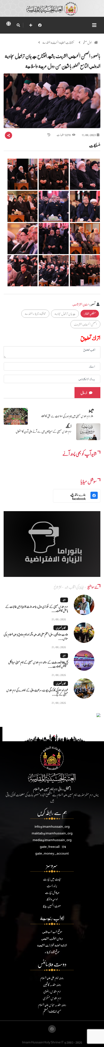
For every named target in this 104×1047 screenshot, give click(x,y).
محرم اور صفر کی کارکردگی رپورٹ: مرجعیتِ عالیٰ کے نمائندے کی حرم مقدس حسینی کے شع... (37, 692)
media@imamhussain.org (52, 840)
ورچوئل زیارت (52, 892)
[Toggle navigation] (94, 25)
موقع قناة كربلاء (52, 952)
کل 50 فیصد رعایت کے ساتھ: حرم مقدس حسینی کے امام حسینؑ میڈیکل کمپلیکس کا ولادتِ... (38, 664)
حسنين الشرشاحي (80, 304)
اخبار (64, 600)
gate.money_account (52, 853)
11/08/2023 (89, 134)
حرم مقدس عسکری (52, 998)
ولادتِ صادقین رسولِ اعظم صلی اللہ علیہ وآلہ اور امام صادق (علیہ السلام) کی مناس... (36, 636)
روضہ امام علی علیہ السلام (52, 978)
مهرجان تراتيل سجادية (64, 313)
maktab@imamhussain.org (52, 833)
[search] (18, 25)
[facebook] (40, 25)
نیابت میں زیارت (52, 879)
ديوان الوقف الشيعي (52, 938)
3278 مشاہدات (64, 134)
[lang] (8, 24)
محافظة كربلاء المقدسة (35, 313)
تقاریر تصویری (61, 627)
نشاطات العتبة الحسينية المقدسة (58, 42)
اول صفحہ (87, 42)
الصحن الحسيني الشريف (85, 324)
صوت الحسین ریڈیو (52, 906)
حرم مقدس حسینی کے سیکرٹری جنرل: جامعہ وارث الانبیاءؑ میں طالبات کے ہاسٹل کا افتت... (36, 608)
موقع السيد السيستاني (52, 932)
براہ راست (52, 886)
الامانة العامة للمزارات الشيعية (52, 945)
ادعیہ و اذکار (52, 899)
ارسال (84, 393)
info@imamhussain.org (52, 826)
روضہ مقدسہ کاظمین (52, 984)
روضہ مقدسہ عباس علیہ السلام (52, 1005)
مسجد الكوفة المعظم (52, 1011)
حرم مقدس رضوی (52, 991)
